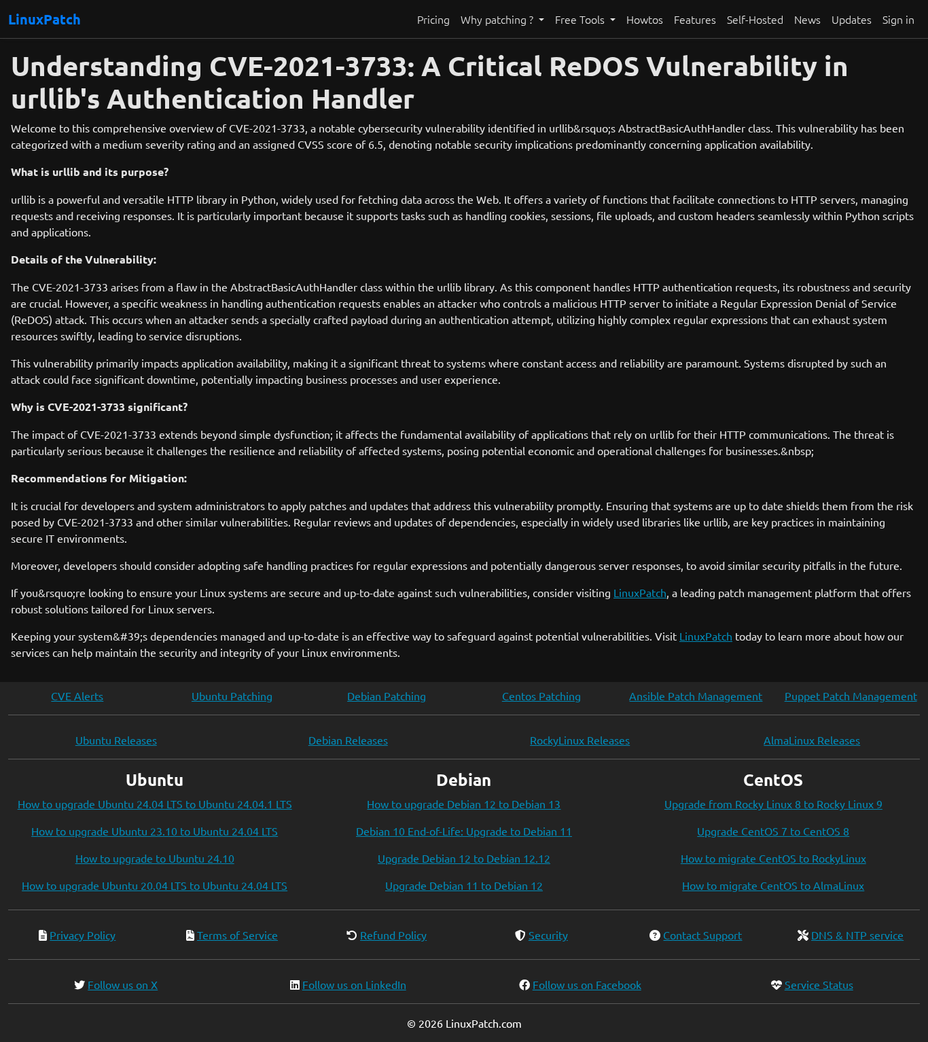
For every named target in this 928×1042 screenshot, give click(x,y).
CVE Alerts (77, 695)
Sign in (898, 19)
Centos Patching (541, 695)
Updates (852, 19)
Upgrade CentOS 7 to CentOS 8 (773, 831)
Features (695, 19)
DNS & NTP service (857, 934)
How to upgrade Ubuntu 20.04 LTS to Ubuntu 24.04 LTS (154, 885)
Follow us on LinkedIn (354, 984)
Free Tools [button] (581, 19)
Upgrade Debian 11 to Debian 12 (464, 885)
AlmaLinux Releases (812, 740)
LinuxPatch (44, 19)
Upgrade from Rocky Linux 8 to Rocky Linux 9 (773, 803)
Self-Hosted (755, 19)
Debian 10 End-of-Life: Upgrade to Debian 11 (464, 831)
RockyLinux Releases (580, 740)
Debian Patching (386, 695)
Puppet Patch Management (851, 695)
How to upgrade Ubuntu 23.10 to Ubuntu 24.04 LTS (154, 831)
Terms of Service (237, 934)
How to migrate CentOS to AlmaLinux (773, 885)
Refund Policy (393, 934)
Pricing (433, 19)
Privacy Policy (82, 934)
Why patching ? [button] (498, 19)
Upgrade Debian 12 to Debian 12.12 (464, 858)
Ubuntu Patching (232, 695)
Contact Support (702, 934)
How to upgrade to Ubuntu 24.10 (154, 858)
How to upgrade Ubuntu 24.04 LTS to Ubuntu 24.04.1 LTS (155, 803)
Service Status (819, 984)
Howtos (644, 19)
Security (548, 934)
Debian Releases (348, 740)
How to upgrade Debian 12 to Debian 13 (463, 803)
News (807, 19)
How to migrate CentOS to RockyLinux (773, 858)
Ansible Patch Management (695, 695)
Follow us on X (123, 984)
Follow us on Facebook (587, 984)
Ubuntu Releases (116, 740)
